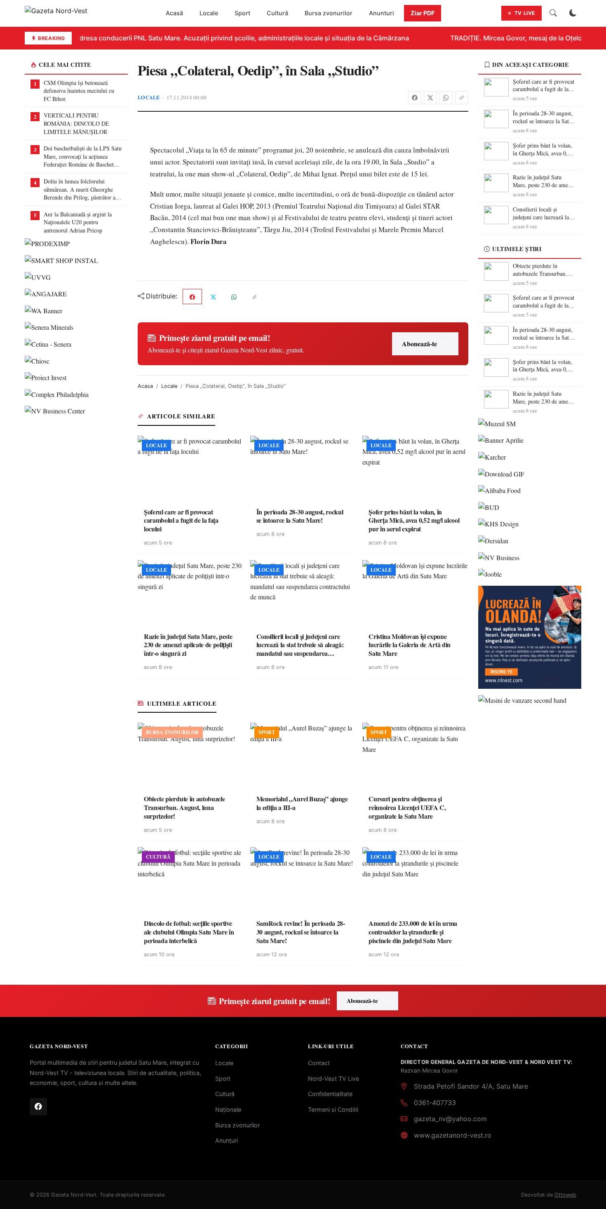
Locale (209, 12)
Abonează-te (419, 343)
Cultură (277, 12)
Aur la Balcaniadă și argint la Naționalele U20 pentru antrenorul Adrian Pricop (78, 222)
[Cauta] (553, 13)
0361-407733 (435, 1103)
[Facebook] (414, 97)
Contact (319, 1062)
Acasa (145, 386)
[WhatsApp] (446, 97)
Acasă (174, 12)
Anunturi (381, 12)
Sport (242, 12)
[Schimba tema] (573, 13)
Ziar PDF (423, 12)
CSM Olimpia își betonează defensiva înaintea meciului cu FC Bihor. (79, 91)
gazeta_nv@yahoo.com (450, 1119)
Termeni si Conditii (333, 1109)
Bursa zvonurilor (328, 12)
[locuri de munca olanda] (529, 637)
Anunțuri (226, 1140)
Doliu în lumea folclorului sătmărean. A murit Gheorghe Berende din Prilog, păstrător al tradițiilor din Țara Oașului (80, 189)
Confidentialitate (330, 1093)
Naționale (228, 1109)
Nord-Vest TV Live (333, 1078)
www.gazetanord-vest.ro (452, 1135)
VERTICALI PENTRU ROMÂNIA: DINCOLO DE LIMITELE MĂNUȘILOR (76, 123)
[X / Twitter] (430, 97)
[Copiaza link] (461, 97)
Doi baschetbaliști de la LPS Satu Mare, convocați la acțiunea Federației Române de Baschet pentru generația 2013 (83, 156)
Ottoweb (565, 1195)
